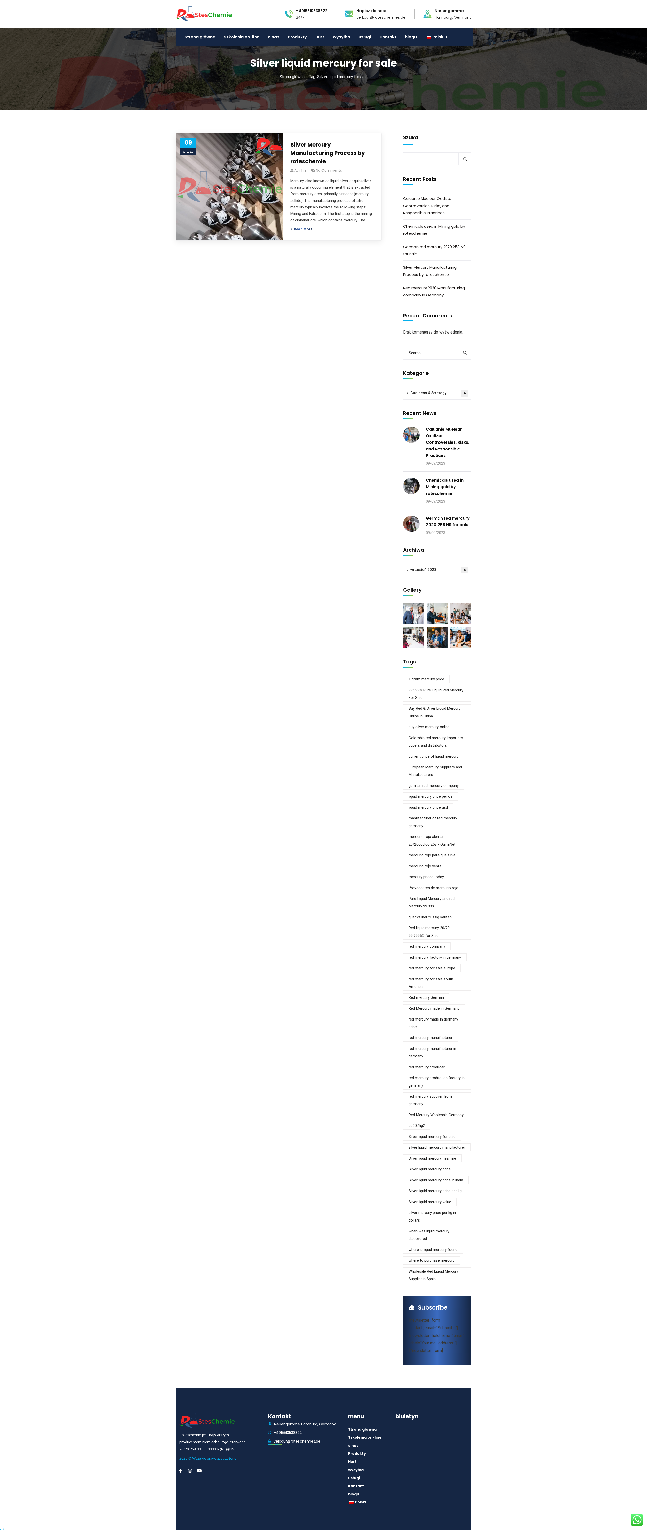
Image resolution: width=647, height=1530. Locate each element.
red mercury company (427, 946)
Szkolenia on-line (365, 1437)
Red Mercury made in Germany (434, 1008)
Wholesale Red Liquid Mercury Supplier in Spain (433, 1275)
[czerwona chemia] (204, 13)
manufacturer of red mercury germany (433, 822)
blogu (353, 1494)
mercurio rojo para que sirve (432, 855)
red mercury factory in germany (435, 957)
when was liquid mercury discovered (429, 1235)
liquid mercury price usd (428, 807)
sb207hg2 (417, 1125)
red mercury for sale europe (432, 968)
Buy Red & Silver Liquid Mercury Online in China (434, 712)
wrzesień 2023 (438, 569)
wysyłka (356, 1469)
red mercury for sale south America (431, 983)
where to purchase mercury (431, 1260)
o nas (353, 1445)
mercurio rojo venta (425, 866)
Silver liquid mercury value (430, 1202)
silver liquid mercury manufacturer (437, 1147)
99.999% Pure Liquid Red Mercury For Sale (436, 694)
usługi (354, 1477)
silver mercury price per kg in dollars (432, 1216)
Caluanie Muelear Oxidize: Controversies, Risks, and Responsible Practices (427, 205)
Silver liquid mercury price (430, 1169)
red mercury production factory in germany (437, 1082)
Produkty (357, 1453)
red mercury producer (427, 1067)
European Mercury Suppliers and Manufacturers (435, 771)
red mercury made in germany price (433, 1023)
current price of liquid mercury (433, 756)
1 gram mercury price (426, 679)
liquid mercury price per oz (430, 796)
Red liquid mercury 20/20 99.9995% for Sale (429, 932)
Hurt (352, 1461)
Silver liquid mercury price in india (436, 1180)
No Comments (329, 170)
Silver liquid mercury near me (432, 1158)
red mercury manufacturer (430, 1037)
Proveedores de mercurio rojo (433, 887)
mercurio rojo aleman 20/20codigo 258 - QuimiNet (432, 840)
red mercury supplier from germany (430, 1100)
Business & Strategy (438, 393)
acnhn (300, 170)
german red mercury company (434, 785)
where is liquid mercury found (433, 1249)
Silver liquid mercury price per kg (435, 1191)
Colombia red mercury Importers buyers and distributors (436, 742)
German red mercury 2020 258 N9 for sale (434, 250)
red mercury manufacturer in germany (432, 1052)
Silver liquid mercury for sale (432, 1136)
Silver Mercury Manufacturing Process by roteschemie (327, 153)
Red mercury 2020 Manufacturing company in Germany (434, 291)
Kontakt (356, 1486)
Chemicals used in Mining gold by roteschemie (434, 230)
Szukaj (411, 137)
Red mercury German (426, 997)
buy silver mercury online (429, 727)
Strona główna (292, 76)
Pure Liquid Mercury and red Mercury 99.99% (432, 902)
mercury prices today (426, 877)
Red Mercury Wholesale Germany (436, 1115)
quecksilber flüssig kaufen (430, 917)
